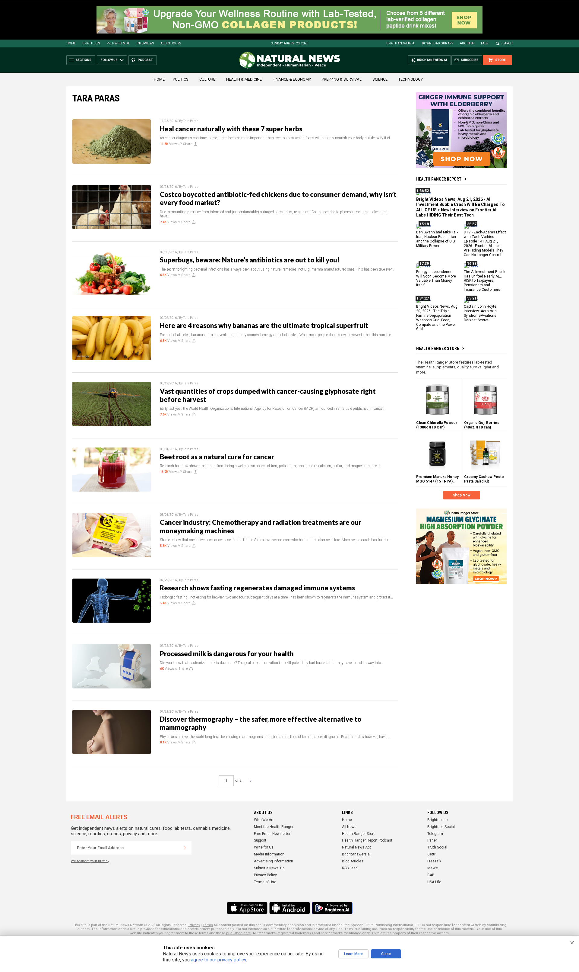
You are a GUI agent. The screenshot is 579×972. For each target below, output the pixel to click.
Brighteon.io (437, 820)
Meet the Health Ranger (273, 827)
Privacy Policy (265, 875)
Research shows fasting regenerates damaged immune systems (257, 588)
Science (380, 79)
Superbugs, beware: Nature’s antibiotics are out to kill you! (250, 260)
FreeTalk (434, 861)
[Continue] (184, 848)
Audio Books (170, 43)
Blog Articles (352, 861)
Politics (180, 79)
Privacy (194, 925)
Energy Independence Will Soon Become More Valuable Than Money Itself (436, 278)
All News (349, 827)
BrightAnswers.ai (400, 43)
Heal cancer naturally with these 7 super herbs (231, 129)
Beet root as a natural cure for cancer (217, 457)
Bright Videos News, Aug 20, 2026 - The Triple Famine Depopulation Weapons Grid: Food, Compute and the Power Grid (436, 317)
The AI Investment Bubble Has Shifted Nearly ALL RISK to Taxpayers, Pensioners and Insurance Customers (485, 280)
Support (260, 840)
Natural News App (356, 847)
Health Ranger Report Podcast (367, 840)
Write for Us (264, 847)
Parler (432, 840)
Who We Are (264, 820)
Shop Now (461, 495)
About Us (467, 43)
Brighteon (91, 43)
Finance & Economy (292, 79)
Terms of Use (265, 882)
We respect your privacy (90, 861)
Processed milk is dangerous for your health (227, 654)
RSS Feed (350, 868)
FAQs (484, 43)
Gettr (431, 854)
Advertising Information (273, 861)
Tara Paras (190, 121)
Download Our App (437, 43)
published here (238, 933)
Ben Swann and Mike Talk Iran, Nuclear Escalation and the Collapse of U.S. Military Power (437, 239)
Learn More (353, 954)
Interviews (145, 43)
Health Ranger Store (437, 348)
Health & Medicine (244, 79)
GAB (431, 875)
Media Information (269, 854)
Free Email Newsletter (272, 834)
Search (507, 43)
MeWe (432, 868)
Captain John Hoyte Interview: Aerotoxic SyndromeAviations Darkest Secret (480, 313)
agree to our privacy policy (218, 960)
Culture (207, 79)
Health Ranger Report (438, 179)
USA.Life (434, 882)
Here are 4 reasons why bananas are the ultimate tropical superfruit (264, 325)
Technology (410, 79)
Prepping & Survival (342, 79)
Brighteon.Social (441, 827)
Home (71, 43)
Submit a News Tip (269, 868)
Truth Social (437, 847)
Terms (208, 925)
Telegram (435, 834)
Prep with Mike (118, 43)
